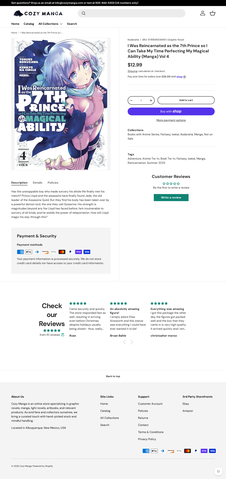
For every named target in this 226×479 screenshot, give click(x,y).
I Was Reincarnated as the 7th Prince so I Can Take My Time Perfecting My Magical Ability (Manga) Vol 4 (41, 33)
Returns (143, 418)
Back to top (113, 376)
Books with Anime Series (143, 134)
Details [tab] (37, 182)
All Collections (48, 24)
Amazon (188, 411)
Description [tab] (19, 182)
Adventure (134, 158)
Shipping (133, 71)
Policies (143, 411)
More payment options (171, 120)
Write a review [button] (171, 197)
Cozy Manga (25, 466)
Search (72, 24)
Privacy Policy (147, 439)
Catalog (29, 24)
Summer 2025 (156, 163)
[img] (52, 330)
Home (15, 24)
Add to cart (186, 100)
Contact (143, 425)
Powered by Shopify (43, 466)
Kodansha (133, 39)
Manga (198, 134)
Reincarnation (137, 163)
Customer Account (150, 404)
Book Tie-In (167, 158)
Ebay (186, 404)
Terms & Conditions (150, 432)
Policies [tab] (53, 182)
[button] (212, 13)
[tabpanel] (61, 204)
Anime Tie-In (150, 158)
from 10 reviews (50, 335)
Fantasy (165, 134)
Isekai (175, 134)
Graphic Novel (176, 39)
